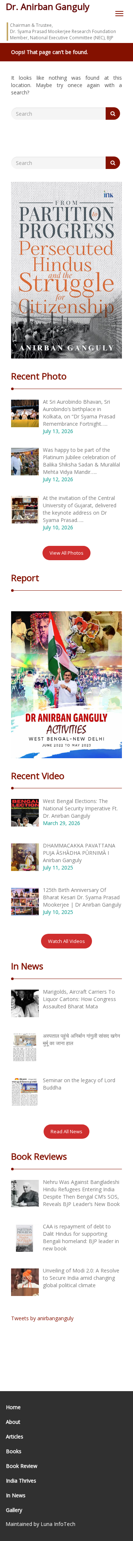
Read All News (66, 1131)
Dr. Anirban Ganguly (47, 6)
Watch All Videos (66, 941)
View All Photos (66, 553)
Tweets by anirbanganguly (42, 1318)
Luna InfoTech (58, 1523)
